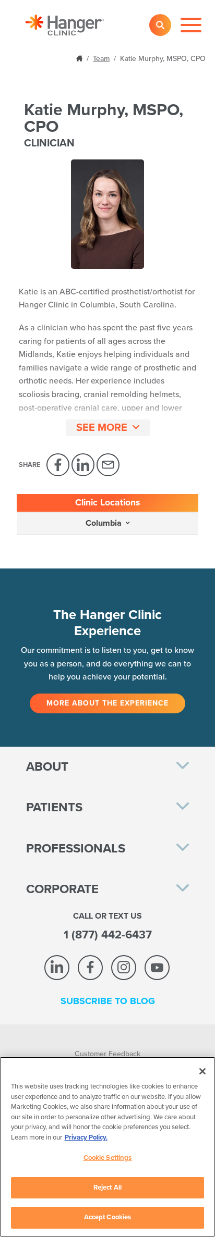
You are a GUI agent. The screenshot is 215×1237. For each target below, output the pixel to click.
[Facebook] (57, 464)
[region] (107, 1147)
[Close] (202, 1071)
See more (101, 428)
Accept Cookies (108, 1217)
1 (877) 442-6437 (108, 935)
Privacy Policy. (86, 1137)
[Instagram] (123, 967)
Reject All (107, 1187)
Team (101, 58)
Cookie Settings (107, 1158)
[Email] (108, 464)
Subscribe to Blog (108, 1001)
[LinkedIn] (82, 464)
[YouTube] (157, 967)
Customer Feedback (107, 1053)
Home (80, 57)
